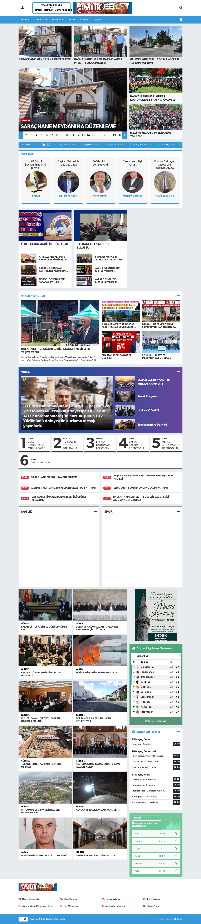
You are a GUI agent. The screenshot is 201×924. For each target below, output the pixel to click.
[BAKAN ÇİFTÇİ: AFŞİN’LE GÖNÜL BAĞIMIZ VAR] (45, 605)
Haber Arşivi (153, 906)
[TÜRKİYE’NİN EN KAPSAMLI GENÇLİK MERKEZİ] (45, 742)
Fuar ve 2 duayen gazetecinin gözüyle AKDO (164, 164)
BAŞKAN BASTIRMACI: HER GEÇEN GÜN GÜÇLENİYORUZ (105, 445)
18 (109, 135)
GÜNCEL (25, 19)
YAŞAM (97, 19)
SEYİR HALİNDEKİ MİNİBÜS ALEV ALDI (96, 672)
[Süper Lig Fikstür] (178, 732)
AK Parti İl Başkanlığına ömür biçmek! (36, 164)
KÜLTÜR (84, 19)
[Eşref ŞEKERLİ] (100, 182)
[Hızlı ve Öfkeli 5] (125, 410)
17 (103, 135)
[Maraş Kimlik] (102, 8)
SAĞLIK (26, 511)
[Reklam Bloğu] (156, 615)
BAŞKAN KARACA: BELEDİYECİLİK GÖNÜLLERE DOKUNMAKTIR (137, 445)
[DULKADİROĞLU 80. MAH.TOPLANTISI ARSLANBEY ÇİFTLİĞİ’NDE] (100, 605)
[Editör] (36, 182)
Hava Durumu (70, 899)
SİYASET (99, 439)
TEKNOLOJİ (58, 19)
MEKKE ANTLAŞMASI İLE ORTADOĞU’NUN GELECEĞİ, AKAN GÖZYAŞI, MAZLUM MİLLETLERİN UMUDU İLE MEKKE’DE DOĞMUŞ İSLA (171, 445)
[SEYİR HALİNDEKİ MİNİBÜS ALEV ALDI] (100, 650)
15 (93, 135)
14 (88, 135)
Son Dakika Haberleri (115, 906)
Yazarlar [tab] (27, 154)
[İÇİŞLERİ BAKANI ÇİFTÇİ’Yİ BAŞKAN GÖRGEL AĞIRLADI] (45, 696)
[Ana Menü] (181, 20)
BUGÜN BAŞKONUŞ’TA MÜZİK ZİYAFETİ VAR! (36, 445)
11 (72, 135)
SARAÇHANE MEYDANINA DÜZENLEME (54, 477)
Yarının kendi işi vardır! (132, 163)
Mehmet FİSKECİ (68, 196)
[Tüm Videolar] (178, 372)
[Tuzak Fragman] (125, 396)
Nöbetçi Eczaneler (31, 899)
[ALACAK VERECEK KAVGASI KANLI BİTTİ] (100, 788)
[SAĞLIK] (95, 511)
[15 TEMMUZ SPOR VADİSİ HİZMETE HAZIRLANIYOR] (45, 788)
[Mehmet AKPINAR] (133, 182)
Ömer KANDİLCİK (165, 196)
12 (78, 135)
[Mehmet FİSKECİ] (68, 182)
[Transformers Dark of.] (125, 424)
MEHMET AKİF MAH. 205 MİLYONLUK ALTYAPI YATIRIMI (63, 488)
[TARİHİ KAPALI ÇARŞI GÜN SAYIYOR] (100, 833)
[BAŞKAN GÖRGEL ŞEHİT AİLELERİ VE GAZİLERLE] (45, 650)
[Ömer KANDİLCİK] (165, 182)
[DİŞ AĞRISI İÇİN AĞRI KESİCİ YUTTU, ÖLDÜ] (45, 833)
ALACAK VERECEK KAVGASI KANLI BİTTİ (98, 810)
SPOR (72, 19)
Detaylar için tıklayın (156, 721)
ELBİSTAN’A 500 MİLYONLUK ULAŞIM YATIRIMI (140, 488)
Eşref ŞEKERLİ (100, 196)
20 (119, 135)
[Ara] (180, 8)
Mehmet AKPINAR (132, 196)
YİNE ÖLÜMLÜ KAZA (41, 462)
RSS (24, 919)
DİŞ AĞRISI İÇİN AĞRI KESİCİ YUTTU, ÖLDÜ (44, 855)
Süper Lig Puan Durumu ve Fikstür (37, 906)
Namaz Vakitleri (113, 899)
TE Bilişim (178, 919)
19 (114, 135)
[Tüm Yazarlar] (178, 154)
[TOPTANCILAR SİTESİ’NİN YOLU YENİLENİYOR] (100, 696)
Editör (36, 196)
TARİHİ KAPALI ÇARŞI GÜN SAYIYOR (95, 855)
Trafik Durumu (153, 899)
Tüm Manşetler (71, 906)
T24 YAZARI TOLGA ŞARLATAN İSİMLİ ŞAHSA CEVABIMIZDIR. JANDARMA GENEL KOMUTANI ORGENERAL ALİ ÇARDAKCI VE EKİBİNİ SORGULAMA (72, 445)
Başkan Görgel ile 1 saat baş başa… (68, 163)
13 (83, 135)
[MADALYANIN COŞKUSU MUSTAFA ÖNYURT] (125, 382)
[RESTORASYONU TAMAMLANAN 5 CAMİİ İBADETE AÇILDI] (100, 742)
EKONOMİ (41, 19)
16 (98, 135)
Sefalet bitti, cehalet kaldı (100, 163)
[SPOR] (178, 511)
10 (67, 135)
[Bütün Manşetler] (178, 296)
